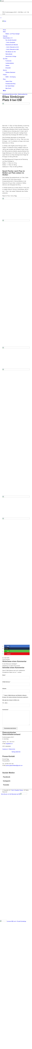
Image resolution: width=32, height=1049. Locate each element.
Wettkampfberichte (22, 94)
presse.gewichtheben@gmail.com (14, 765)
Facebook (6, 777)
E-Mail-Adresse (6, 682)
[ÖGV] (15, 21)
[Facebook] (3, 775)
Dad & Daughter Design (17, 790)
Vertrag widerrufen (16, 752)
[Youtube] (3, 783)
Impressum (5, 749)
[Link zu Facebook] (3, 3)
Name (4, 675)
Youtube (6, 785)
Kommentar (5, 709)
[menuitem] (16, 30)
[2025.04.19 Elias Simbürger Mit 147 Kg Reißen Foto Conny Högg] (16, 104)
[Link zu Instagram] (3, 5)
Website (4, 688)
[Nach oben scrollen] (0, 1048)
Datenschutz (12, 749)
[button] (7, 646)
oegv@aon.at (9, 743)
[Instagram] (3, 779)
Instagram (6, 781)
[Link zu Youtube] (3, 6)
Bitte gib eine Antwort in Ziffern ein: (10, 700)
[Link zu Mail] (3, 8)
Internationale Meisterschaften (9, 94)
